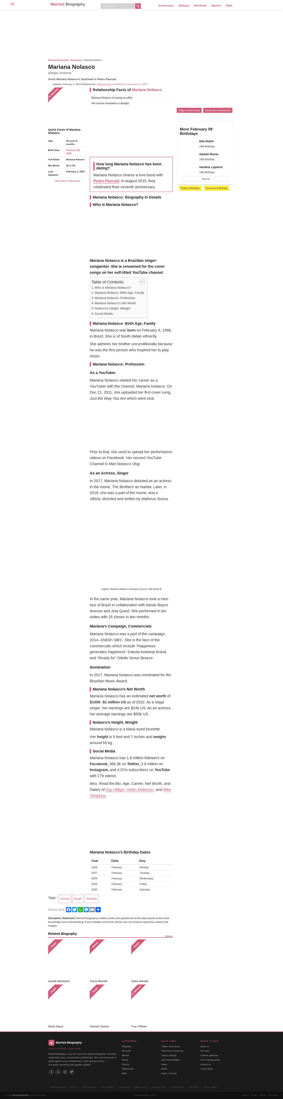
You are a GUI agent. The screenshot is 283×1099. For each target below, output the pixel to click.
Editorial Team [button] (104, 84)
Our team (204, 1051)
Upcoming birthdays (170, 1060)
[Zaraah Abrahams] (67, 958)
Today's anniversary (170, 1046)
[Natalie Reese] (188, 157)
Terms (254, 1095)
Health (164, 1069)
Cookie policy (206, 1069)
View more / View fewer (67, 181)
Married (67, 4)
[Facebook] (51, 1072)
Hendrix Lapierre (211, 167)
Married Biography (58, 60)
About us (204, 1046)
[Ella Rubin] (188, 144)
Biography (76, 60)
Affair (229, 5)
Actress (65, 898)
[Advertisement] (141, 33)
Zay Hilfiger (115, 789)
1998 (68, 153)
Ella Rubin (206, 141)
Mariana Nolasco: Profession (115, 298)
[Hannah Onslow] (109, 1004)
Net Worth (200, 5)
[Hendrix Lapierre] (188, 170)
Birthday (184, 5)
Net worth (126, 1051)
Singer (78, 898)
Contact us (205, 1064)
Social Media (104, 313)
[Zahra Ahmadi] (150, 958)
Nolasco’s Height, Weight (112, 308)
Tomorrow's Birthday (216, 188)
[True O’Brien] (150, 1004)
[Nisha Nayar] (67, 1004)
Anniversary (166, 5)
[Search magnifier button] (138, 6)
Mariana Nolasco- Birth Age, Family (119, 292)
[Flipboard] (72, 1072)
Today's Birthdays (190, 188)
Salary (164, 1064)
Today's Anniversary (189, 110)
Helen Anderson (140, 789)
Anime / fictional (169, 1073)
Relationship (127, 1069)
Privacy (246, 1095)
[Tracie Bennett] (109, 958)
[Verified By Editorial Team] (99, 66)
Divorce (125, 1064)
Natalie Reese (208, 154)
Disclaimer (273, 1095)
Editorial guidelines (209, 1055)
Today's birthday (169, 1055)
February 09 (72, 150)
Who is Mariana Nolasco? (113, 287)
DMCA (263, 1095)
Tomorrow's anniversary (172, 1051)
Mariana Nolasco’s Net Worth (115, 303)
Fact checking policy (210, 1060)
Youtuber (91, 898)
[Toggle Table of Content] (140, 282)
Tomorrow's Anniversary (218, 110)
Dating (125, 1060)
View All (205, 179)
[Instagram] (65, 1072)
